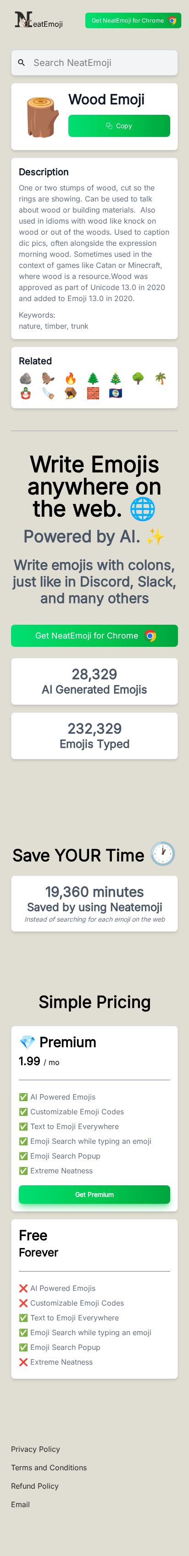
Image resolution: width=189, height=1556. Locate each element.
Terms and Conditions (49, 1467)
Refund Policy (35, 1486)
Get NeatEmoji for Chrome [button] (128, 20)
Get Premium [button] (94, 1194)
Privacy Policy (35, 1449)
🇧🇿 (115, 393)
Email (20, 1504)
